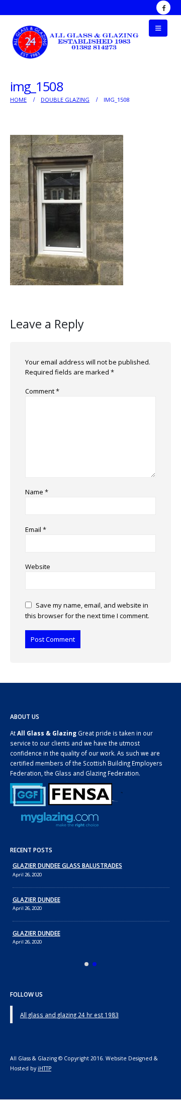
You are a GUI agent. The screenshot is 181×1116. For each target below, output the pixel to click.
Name (36, 491)
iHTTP (44, 1068)
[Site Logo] (76, 42)
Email (35, 529)
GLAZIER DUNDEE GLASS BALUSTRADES (67, 865)
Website (37, 566)
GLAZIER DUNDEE (36, 899)
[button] (158, 28)
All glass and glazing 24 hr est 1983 (69, 1015)
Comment (42, 391)
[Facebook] (163, 8)
